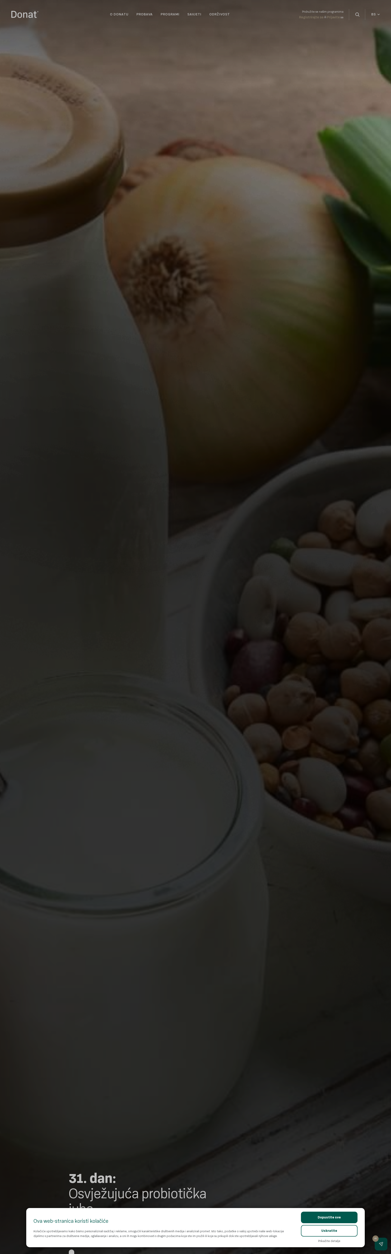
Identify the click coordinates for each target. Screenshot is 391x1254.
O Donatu (119, 14)
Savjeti (194, 14)
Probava (144, 14)
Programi (170, 14)
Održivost (219, 14)
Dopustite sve (329, 1217)
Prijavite (333, 17)
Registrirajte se (311, 17)
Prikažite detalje (329, 1241)
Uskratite (329, 1231)
